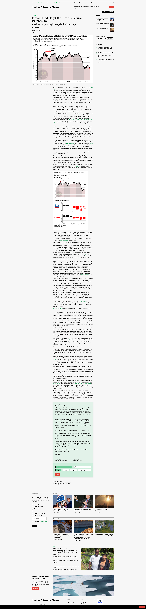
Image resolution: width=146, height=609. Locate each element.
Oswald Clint (82, 301)
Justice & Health (45, 2)
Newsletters (35, 493)
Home (82, 599)
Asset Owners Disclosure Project (82, 383)
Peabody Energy (71, 339)
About (82, 601)
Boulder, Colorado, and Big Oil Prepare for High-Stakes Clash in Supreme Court (106, 49)
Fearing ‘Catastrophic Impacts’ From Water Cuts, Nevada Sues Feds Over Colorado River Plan (65, 570)
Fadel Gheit (57, 123)
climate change (72, 101)
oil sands (70, 259)
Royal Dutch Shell (87, 119)
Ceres (91, 143)
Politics (38, 2)
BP (81, 119)
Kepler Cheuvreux (85, 274)
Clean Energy (59, 2)
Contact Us (83, 602)
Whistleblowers (84, 603)
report (85, 254)
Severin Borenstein (58, 308)
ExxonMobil (71, 119)
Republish (110, 38)
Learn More (42, 607)
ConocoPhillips (64, 240)
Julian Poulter (56, 383)
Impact (85, 2)
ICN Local (76, 2)
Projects (81, 2)
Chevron (77, 119)
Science (34, 2)
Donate (111, 7)
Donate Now (35, 588)
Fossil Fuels (52, 2)
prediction (77, 166)
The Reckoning (108, 11)
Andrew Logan (70, 143)
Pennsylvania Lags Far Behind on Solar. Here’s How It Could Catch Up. (106, 61)
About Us (90, 2)
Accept (142, 607)
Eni (74, 372)
